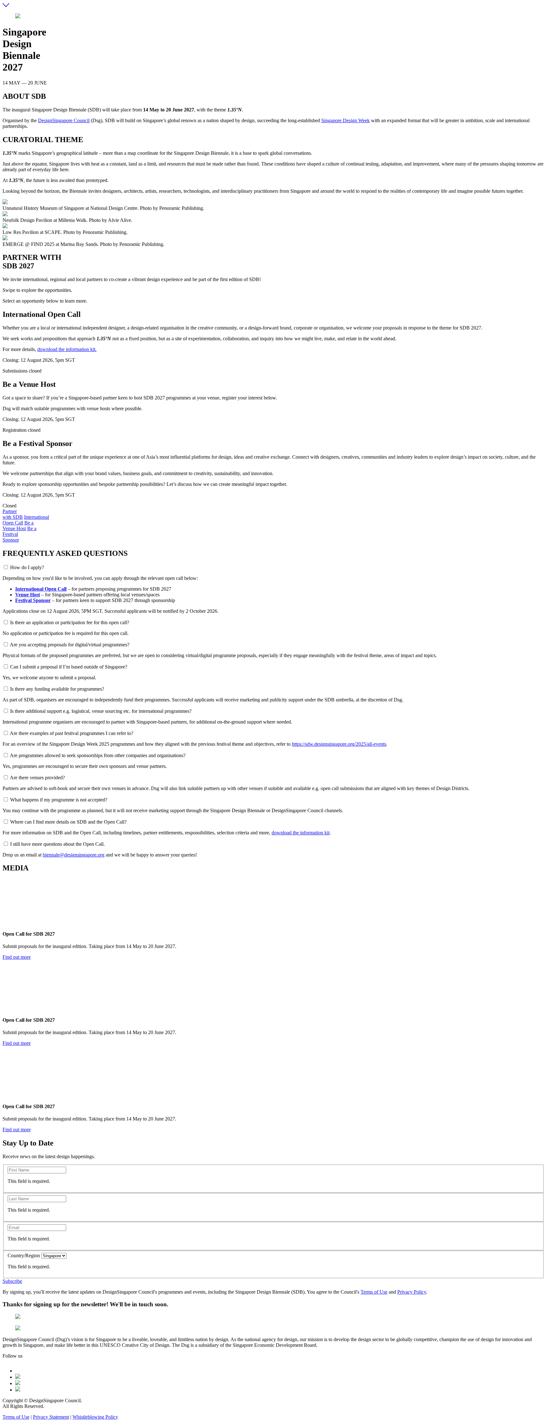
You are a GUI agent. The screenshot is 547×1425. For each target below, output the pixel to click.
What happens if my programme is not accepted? (58, 799)
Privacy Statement (51, 1417)
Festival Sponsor (33, 600)
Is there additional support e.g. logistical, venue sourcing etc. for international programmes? (101, 711)
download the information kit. (67, 349)
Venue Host (27, 594)
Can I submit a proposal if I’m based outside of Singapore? (68, 666)
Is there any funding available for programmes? (57, 689)
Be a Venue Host (18, 525)
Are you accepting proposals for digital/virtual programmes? (69, 644)
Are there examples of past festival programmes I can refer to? (71, 733)
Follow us (12, 1356)
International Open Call (40, 589)
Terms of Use (374, 1292)
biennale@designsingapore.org (73, 854)
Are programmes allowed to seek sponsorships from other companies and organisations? (97, 755)
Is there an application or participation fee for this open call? (69, 622)
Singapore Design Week (345, 120)
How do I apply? (27, 567)
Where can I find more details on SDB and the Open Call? (68, 822)
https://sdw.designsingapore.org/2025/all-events (339, 744)
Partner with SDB (13, 514)
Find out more (17, 957)
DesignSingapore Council (64, 120)
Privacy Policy (411, 1292)
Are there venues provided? (37, 777)
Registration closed (22, 430)
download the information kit (301, 832)
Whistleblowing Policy (95, 1417)
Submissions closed (22, 371)
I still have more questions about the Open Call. (57, 844)
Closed (9, 505)
